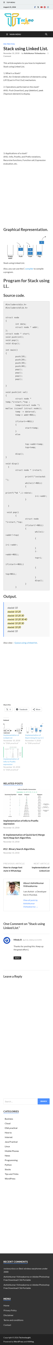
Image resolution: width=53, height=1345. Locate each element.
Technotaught (25, 1337)
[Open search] (46, 34)
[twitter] (38, 7)
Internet (9, 1137)
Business (9, 1118)
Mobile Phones (12, 1151)
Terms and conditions (13, 1320)
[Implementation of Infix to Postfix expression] (12, 752)
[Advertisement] (26, 125)
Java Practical (11, 1141)
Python (8, 1164)
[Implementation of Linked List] (12, 728)
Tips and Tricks (11, 1174)
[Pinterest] (44, 7)
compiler (29, 268)
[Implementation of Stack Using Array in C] (34, 728)
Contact (7, 1325)
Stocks (8, 1169)
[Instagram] (48, 7)
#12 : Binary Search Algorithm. (19, 849)
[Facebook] (35, 7)
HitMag (30, 1341)
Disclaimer (8, 1315)
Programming (11, 1160)
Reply (17, 958)
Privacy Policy (10, 1310)
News (7, 1155)
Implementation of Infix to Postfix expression (11, 761)
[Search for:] (26, 1101)
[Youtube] (41, 7)
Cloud (7, 1123)
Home (6, 1305)
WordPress (10, 1178)
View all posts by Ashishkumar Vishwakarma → (30, 903)
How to (8, 1132)
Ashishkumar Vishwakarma (34, 53)
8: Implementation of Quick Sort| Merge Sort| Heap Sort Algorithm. (24, 836)
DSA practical (9, 44)
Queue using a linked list (25, 642)
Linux (7, 1146)
